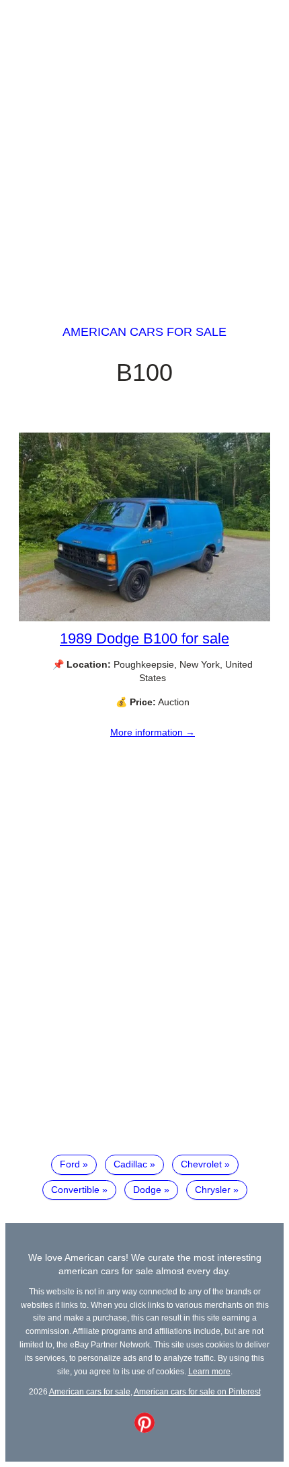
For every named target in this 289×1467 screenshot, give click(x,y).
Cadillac (130, 1164)
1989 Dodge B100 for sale (144, 638)
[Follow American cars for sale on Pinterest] (144, 1429)
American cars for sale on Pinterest (197, 1391)
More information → (152, 732)
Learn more (209, 1371)
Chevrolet (201, 1164)
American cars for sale (144, 332)
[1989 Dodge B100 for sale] (144, 618)
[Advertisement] (144, 149)
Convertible (75, 1189)
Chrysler (213, 1189)
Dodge (147, 1189)
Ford (70, 1164)
